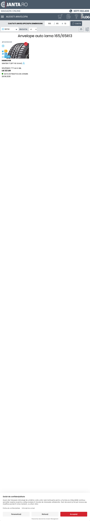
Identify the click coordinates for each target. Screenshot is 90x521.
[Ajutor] (76, 16)
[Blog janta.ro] (85, 16)
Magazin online (11, 11)
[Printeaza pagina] (81, 29)
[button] (68, 16)
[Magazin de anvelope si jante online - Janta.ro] (45, 4)
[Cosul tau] (60, 16)
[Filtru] (87, 29)
